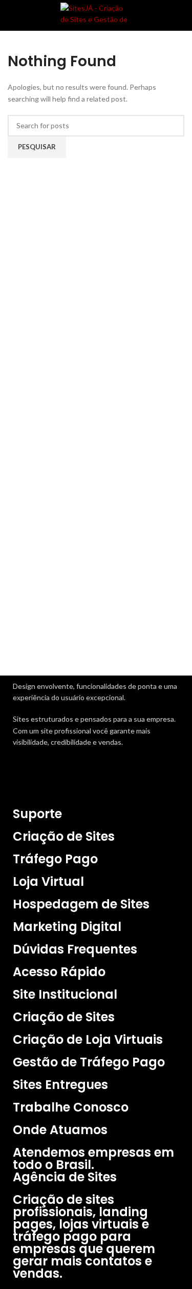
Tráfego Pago (55, 858)
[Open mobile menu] (12, 15)
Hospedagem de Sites (81, 904)
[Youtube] (107, 781)
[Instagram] (53, 781)
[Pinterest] (134, 781)
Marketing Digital (67, 926)
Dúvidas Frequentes (75, 949)
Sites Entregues (60, 1084)
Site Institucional (65, 994)
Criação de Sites (64, 836)
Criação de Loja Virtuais (88, 1039)
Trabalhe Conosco (71, 1107)
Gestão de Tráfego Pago (89, 1062)
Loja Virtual (48, 881)
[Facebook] (25, 781)
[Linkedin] (80, 781)
